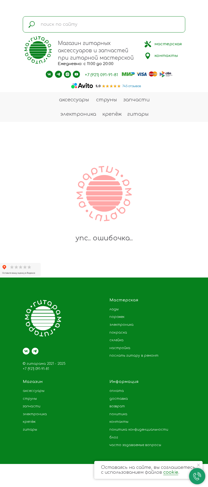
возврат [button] (117, 406)
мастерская (168, 44)
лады (114, 309)
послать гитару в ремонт (133, 355)
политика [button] (118, 414)
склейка (116, 340)
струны (106, 99)
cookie (170, 472)
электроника (78, 114)
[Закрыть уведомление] (198, 465)
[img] (148, 44)
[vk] (26, 351)
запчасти (136, 99)
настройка (119, 348)
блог (113, 437)
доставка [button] (118, 399)
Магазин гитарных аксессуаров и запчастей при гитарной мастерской (96, 50)
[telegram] (35, 351)
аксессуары (74, 99)
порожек (117, 317)
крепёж (112, 114)
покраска (118, 332)
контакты (166, 55)
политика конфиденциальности (138, 429)
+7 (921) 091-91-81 (101, 75)
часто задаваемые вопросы (135, 445)
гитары (138, 114)
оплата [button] (116, 391)
